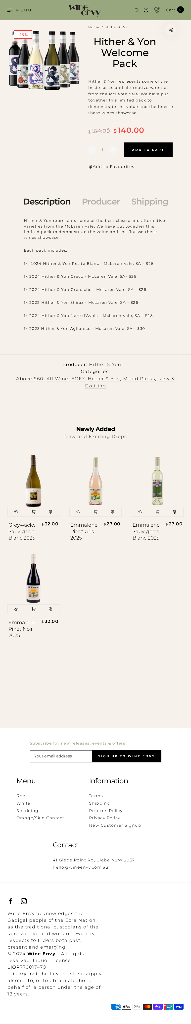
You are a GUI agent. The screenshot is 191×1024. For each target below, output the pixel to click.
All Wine (57, 378)
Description (47, 201)
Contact (65, 845)
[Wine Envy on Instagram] (24, 901)
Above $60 (30, 378)
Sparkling (27, 810)
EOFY (78, 378)
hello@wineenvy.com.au (81, 867)
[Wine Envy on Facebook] (10, 901)
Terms (96, 795)
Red (21, 795)
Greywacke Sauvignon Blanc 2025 (22, 531)
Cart (174, 10)
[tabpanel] (44, 60)
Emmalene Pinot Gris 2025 (83, 531)
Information (108, 781)
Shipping (149, 201)
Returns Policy (106, 810)
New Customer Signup (115, 825)
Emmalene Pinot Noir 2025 (22, 628)
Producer (101, 201)
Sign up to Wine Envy (126, 756)
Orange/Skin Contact (40, 818)
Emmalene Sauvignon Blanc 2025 (146, 531)
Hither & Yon (105, 364)
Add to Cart (33, 512)
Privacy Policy (104, 818)
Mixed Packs (139, 378)
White (23, 803)
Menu (26, 781)
